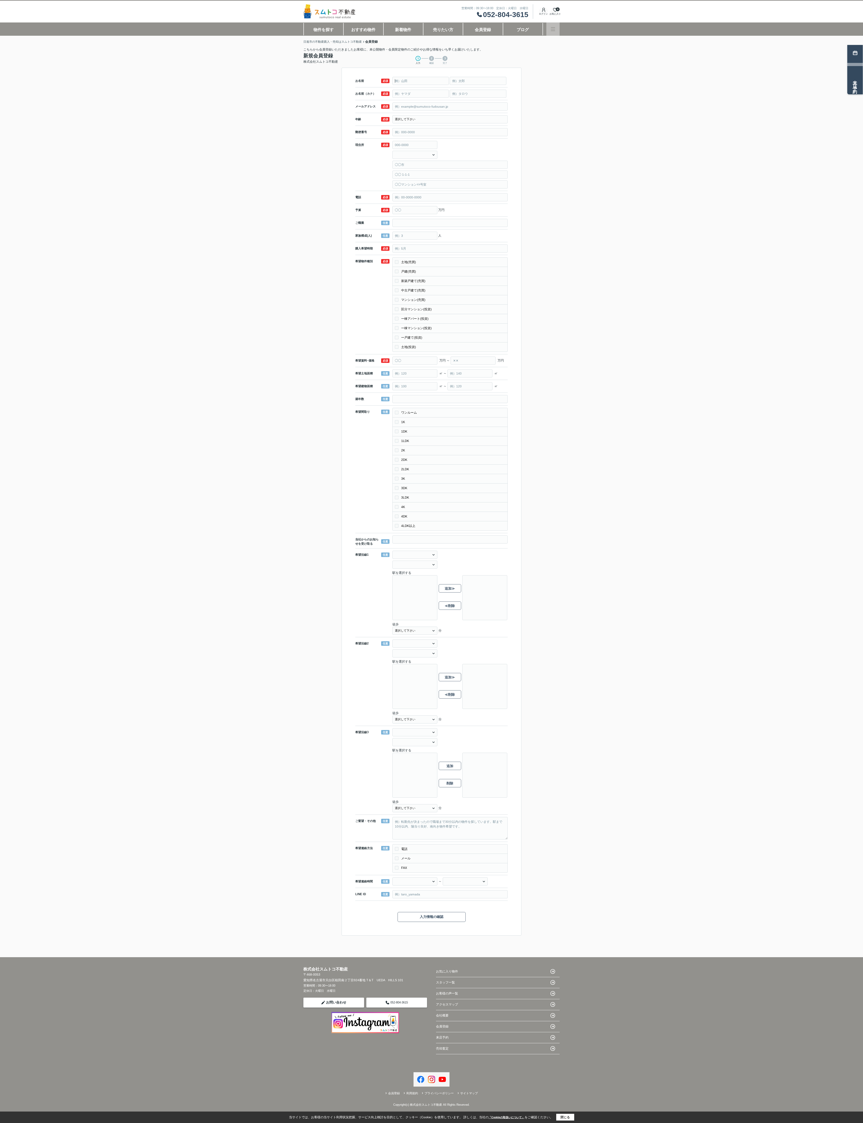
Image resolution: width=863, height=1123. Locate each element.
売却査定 (442, 1048)
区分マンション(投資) (416, 309)
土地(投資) (408, 347)
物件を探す (324, 29)
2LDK (405, 469)
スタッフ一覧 (445, 982)
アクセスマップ (447, 1004)
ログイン (543, 14)
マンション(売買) (413, 300)
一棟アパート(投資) (415, 318)
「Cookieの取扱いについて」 (507, 1117)
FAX (404, 868)
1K (403, 422)
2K (403, 450)
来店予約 (442, 1037)
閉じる (565, 1117)
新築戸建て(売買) (413, 281)
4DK (404, 516)
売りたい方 (443, 29)
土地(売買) (408, 262)
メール (406, 858)
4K (403, 507)
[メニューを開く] (553, 29)
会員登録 (483, 29)
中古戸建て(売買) (413, 290)
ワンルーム (409, 412)
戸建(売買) (408, 271)
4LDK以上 (408, 526)
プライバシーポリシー (439, 1093)
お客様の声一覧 (447, 993)
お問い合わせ (336, 1002)
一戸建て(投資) (411, 337)
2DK (404, 460)
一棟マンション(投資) (416, 328)
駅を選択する (401, 573)
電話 (404, 849)
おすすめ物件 (363, 29)
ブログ (523, 29)
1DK (404, 431)
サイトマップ (469, 1093)
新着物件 (403, 29)
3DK (404, 488)
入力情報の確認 (431, 917)
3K (403, 478)
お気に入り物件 (447, 971)
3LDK (405, 497)
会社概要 (442, 1015)
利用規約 (412, 1093)
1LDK (405, 441)
